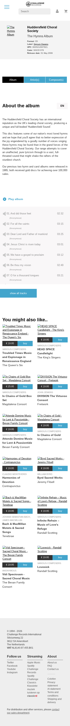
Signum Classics (41, 44)
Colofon (51, 679)
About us (52, 662)
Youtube (11, 669)
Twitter (10, 662)
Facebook (12, 666)
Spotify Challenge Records (32, 669)
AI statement (53, 689)
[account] (57, 11)
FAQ (49, 666)
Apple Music (33, 662)
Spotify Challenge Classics (32, 679)
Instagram (12, 672)
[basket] (66, 11)
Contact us (53, 669)
